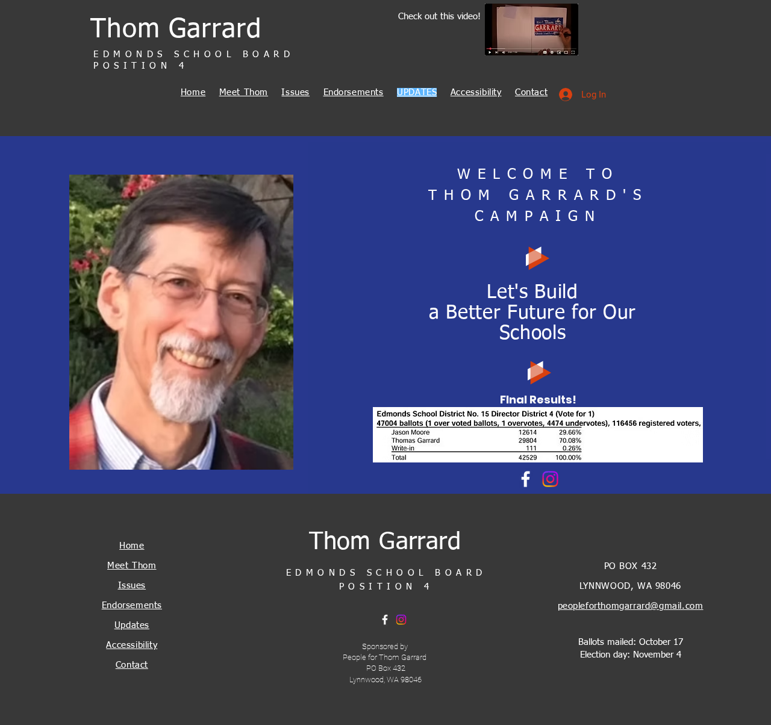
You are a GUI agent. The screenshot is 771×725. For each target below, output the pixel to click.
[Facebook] (525, 479)
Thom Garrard (175, 30)
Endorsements (353, 92)
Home (193, 92)
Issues (295, 92)
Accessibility (476, 92)
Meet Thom (243, 92)
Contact (531, 92)
